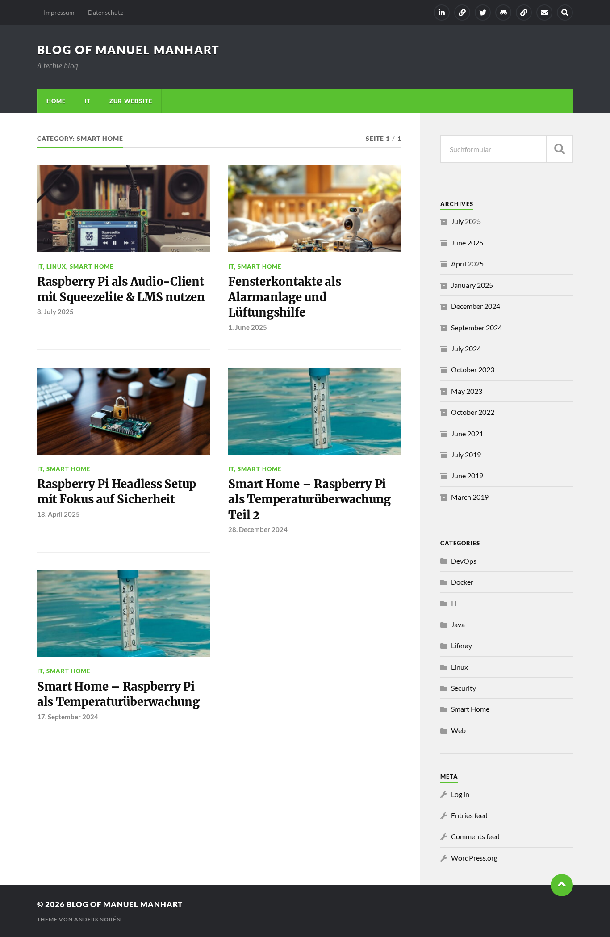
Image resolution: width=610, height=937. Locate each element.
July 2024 (466, 348)
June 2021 (467, 433)
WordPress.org (474, 857)
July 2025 (466, 221)
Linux (56, 266)
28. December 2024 (258, 529)
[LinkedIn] (442, 12)
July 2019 (466, 454)
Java (458, 624)
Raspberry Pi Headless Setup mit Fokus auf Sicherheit (116, 491)
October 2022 (472, 412)
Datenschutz (105, 12)
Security (463, 688)
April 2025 (467, 263)
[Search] (565, 12)
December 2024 (475, 306)
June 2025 (467, 242)
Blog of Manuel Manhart (128, 49)
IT (87, 101)
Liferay (461, 645)
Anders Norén (97, 919)
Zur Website (130, 101)
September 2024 (476, 327)
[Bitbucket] (524, 12)
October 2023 (472, 369)
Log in (460, 794)
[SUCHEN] (559, 149)
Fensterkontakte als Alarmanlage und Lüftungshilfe (284, 297)
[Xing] (462, 12)
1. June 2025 (247, 327)
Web (458, 730)
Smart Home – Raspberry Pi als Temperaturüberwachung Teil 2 (309, 499)
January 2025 (472, 285)
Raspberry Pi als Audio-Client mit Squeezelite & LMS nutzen (121, 289)
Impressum (59, 12)
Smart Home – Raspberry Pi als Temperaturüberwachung (118, 694)
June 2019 (467, 475)
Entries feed (469, 815)
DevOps (463, 561)
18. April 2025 (58, 514)
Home (56, 101)
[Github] (503, 12)
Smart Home (91, 266)
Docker (462, 582)
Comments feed (475, 836)
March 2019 (470, 497)
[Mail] (544, 12)
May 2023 (466, 391)
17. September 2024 (67, 717)
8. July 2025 (55, 312)
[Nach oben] (562, 885)
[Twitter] (483, 12)
